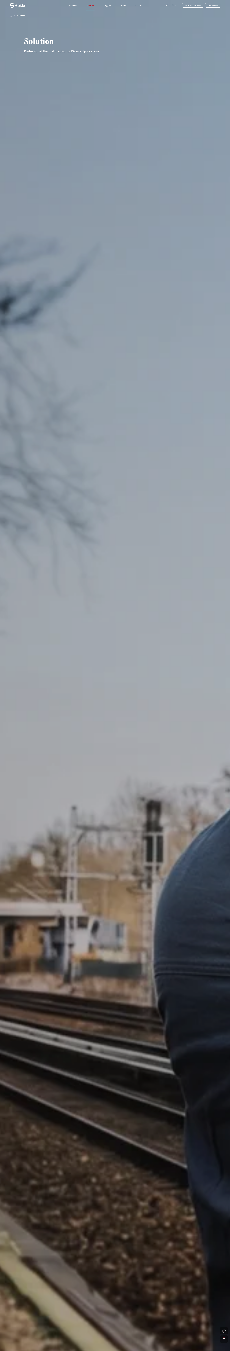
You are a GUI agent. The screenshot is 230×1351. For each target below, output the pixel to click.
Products (73, 5)
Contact (139, 5)
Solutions (90, 5)
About (123, 5)
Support (107, 5)
